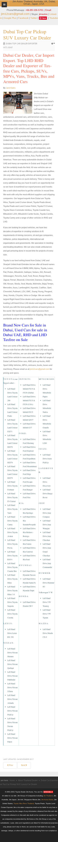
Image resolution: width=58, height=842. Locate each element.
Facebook (23, 18)
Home (12, 780)
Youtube (53, 18)
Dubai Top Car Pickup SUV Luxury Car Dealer (27, 34)
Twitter (33, 18)
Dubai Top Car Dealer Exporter (21, 43)
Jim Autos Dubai (47, 799)
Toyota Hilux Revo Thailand (24, 803)
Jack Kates (10, 88)
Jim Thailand (48, 796)
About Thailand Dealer (28, 780)
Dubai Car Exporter (49, 780)
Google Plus (10, 18)
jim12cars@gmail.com (15, 14)
